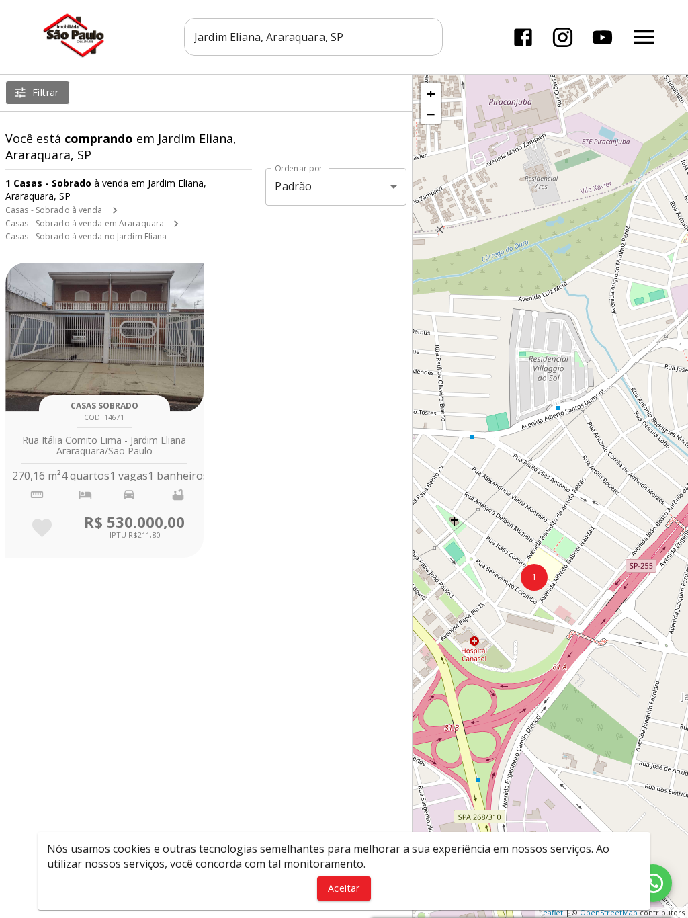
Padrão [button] (293, 186)
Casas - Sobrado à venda (54, 210)
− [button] (431, 113)
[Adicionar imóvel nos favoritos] (42, 528)
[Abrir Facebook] (523, 37)
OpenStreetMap (609, 912)
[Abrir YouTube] (602, 37)
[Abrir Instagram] (562, 37)
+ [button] (431, 93)
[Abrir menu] (643, 36)
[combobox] (313, 37)
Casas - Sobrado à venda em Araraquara (84, 223)
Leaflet (551, 912)
